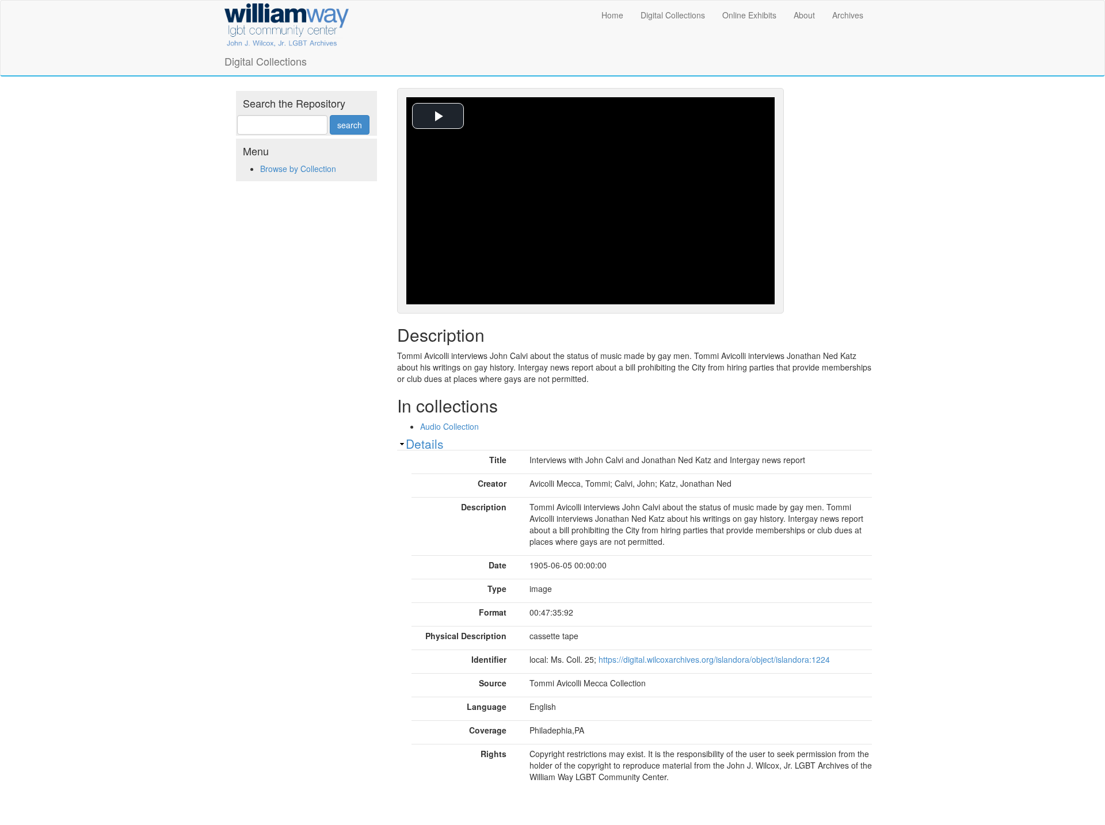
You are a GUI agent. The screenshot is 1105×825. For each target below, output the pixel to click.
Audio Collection (449, 426)
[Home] (286, 23)
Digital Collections (673, 15)
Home (612, 15)
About (804, 15)
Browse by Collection (298, 168)
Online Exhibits (749, 15)
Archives (847, 15)
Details (425, 443)
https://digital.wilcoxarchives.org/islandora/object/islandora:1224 (714, 659)
